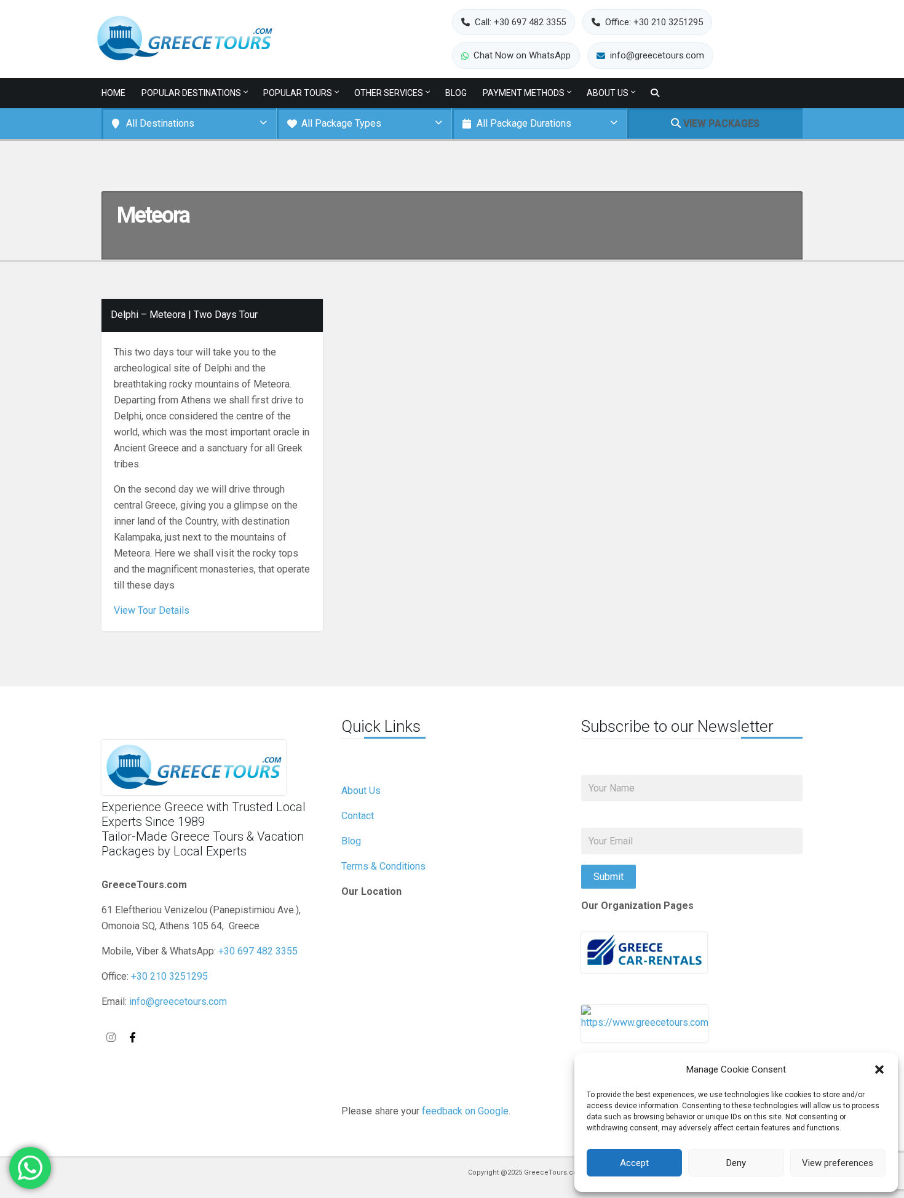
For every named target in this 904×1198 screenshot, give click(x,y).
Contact (357, 816)
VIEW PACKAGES (720, 123)
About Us (607, 93)
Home (113, 93)
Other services (388, 93)
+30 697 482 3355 (258, 951)
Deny (736, 1162)
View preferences (837, 1162)
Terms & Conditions (383, 866)
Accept (634, 1162)
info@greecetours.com (178, 1001)
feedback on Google (465, 1111)
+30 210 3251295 (169, 976)
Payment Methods (524, 93)
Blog (456, 93)
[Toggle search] (655, 93)
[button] (879, 1069)
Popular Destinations (191, 93)
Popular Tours (297, 93)
